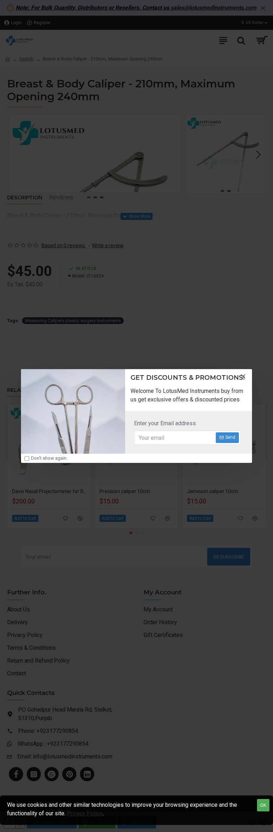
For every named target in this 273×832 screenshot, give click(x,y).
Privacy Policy (84, 813)
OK (263, 805)
